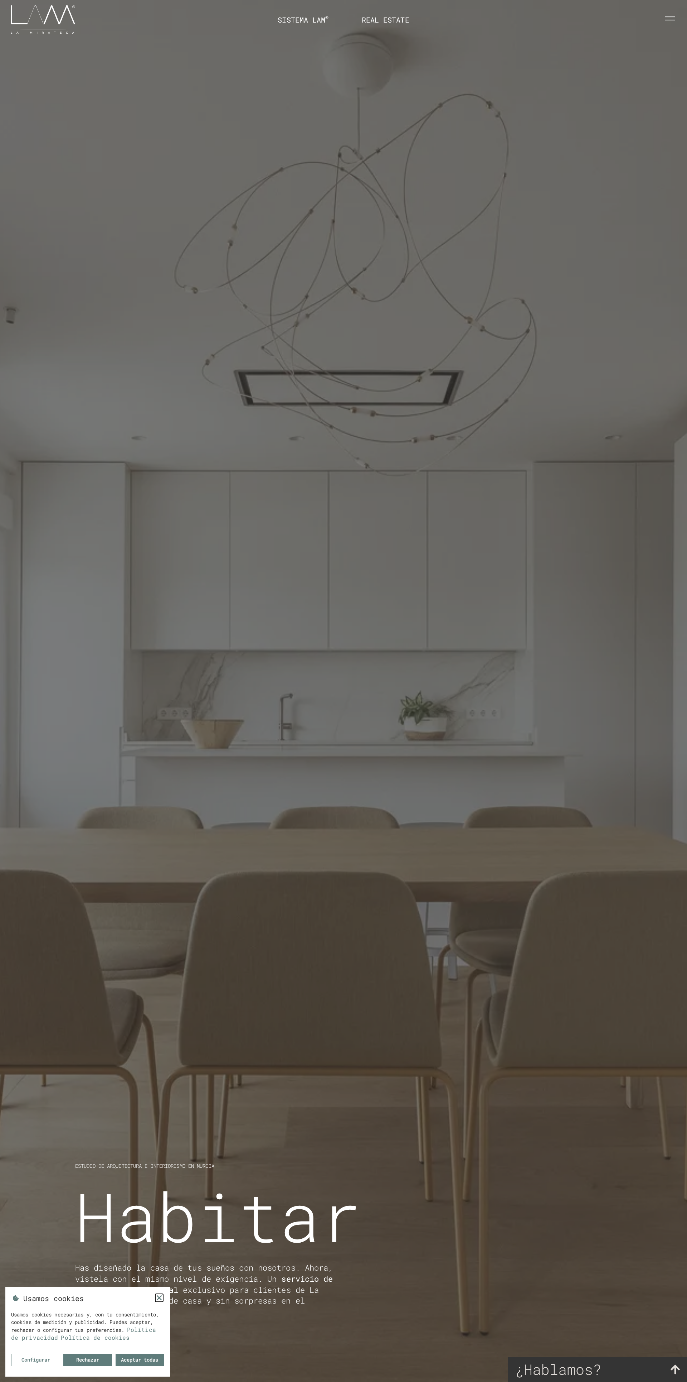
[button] (159, 1297)
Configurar (35, 1359)
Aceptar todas (139, 1359)
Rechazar (87, 1359)
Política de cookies (95, 1337)
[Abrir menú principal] (670, 18)
